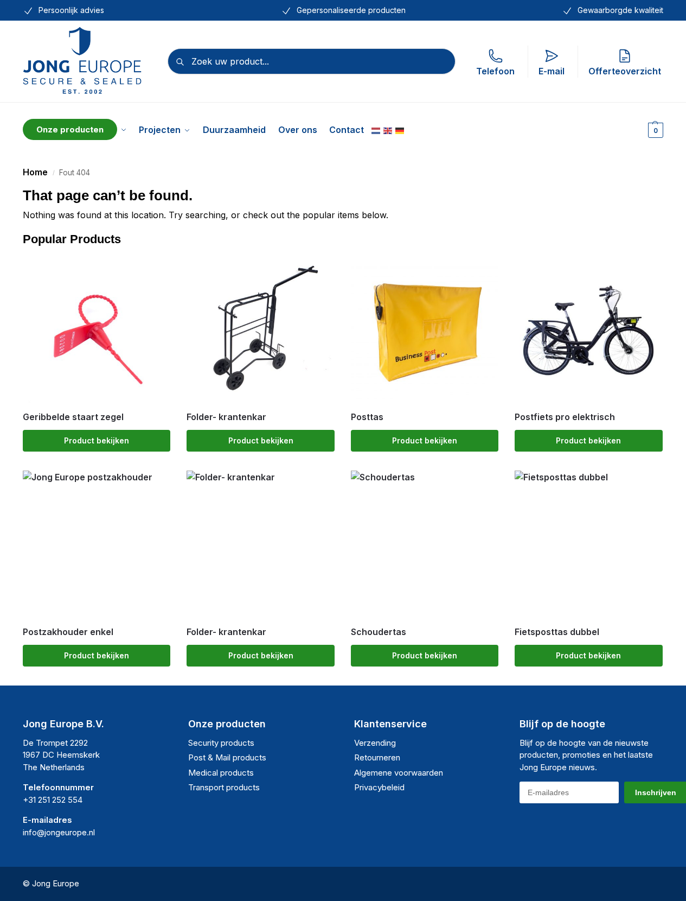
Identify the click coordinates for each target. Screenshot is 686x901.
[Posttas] (424, 329)
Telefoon (495, 71)
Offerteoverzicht (624, 71)
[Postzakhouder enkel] (96, 544)
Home (35, 172)
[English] (388, 129)
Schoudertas (378, 632)
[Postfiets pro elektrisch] (588, 329)
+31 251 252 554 (52, 800)
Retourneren (377, 757)
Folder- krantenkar (226, 417)
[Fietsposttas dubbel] (588, 544)
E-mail (551, 71)
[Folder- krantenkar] (260, 329)
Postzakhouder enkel (68, 632)
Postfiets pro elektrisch (565, 417)
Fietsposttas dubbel (557, 632)
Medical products (221, 772)
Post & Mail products (227, 757)
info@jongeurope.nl (59, 832)
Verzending (375, 743)
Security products (221, 743)
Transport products (224, 787)
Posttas (367, 417)
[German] (400, 129)
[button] (654, 130)
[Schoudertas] (424, 544)
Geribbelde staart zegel (73, 417)
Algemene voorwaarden (398, 772)
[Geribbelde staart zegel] (96, 329)
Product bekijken (96, 440)
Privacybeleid (379, 787)
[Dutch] (376, 129)
